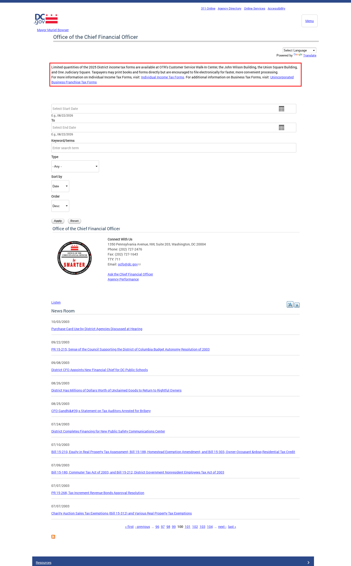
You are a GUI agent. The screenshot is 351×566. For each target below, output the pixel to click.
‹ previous (142, 526)
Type (54, 156)
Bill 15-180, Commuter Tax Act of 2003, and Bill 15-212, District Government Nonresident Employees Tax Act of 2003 (137, 472)
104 (210, 526)
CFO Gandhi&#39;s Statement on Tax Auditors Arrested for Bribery (101, 410)
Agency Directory (229, 8)
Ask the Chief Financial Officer (130, 274)
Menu (309, 21)
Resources (43, 562)
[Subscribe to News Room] (53, 537)
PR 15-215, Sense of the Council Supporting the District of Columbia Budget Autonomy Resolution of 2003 (130, 349)
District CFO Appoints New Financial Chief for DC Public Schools (99, 369)
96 (157, 526)
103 (202, 526)
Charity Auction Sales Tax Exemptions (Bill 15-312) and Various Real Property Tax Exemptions (121, 513)
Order (55, 196)
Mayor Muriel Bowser (53, 30)
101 (188, 526)
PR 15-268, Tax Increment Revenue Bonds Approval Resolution (97, 492)
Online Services (254, 8)
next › (222, 526)
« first (129, 526)
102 (195, 526)
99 (174, 526)
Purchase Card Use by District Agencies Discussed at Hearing (96, 328)
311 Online (208, 8)
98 (168, 526)
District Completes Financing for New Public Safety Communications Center (108, 431)
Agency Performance (123, 279)
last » (232, 526)
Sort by (56, 176)
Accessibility (276, 8)
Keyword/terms (62, 140)
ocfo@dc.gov (128, 264)
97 (163, 526)
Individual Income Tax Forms (162, 77)
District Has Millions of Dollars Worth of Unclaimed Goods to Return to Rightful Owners (116, 390)
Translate (309, 55)
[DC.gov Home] (46, 26)
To (53, 120)
